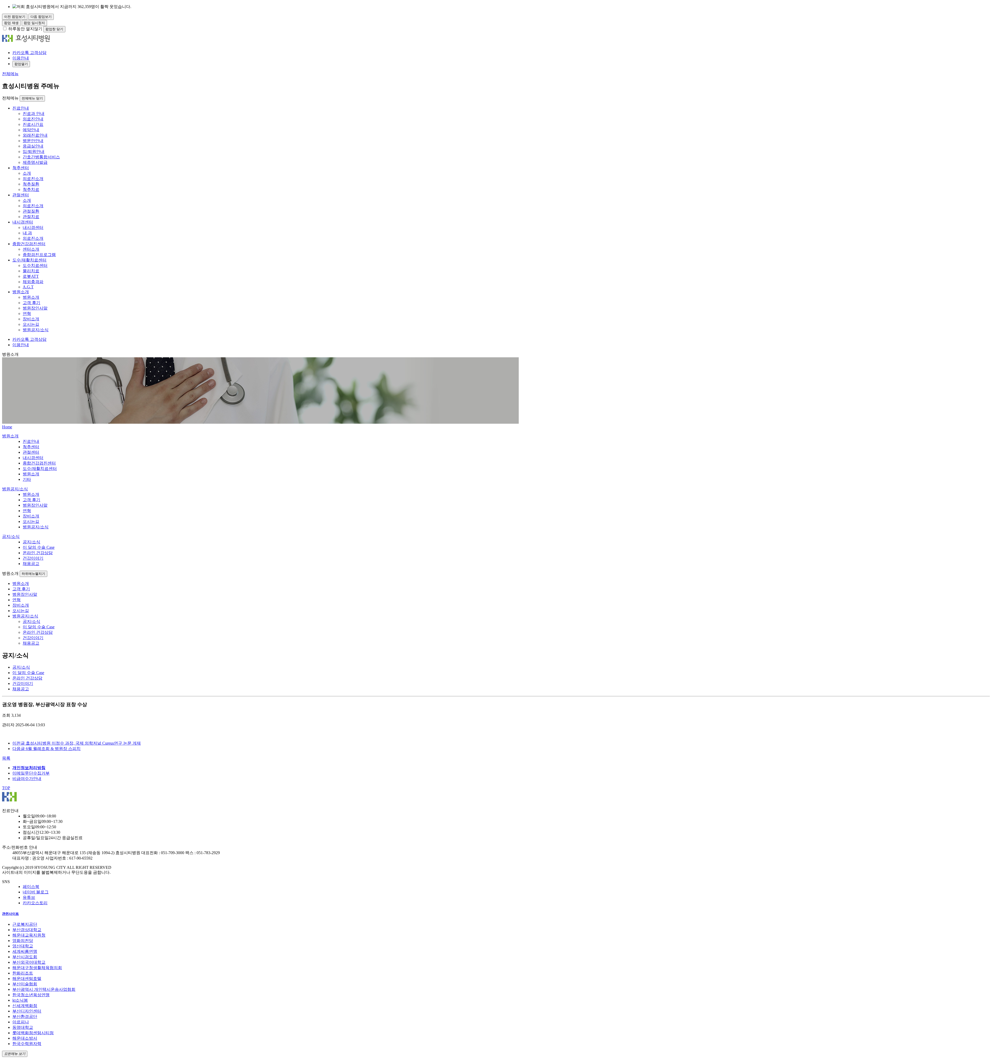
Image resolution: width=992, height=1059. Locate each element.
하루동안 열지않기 (25, 29)
